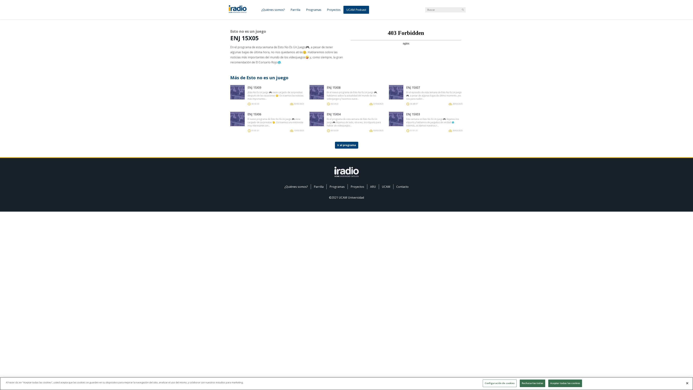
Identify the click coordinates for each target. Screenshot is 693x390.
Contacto (402, 187)
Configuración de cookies (500, 383)
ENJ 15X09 (254, 88)
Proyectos (334, 10)
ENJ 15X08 (334, 88)
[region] (346, 383)
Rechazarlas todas (532, 383)
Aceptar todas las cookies (565, 383)
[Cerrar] (687, 383)
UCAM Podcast (356, 10)
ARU (373, 187)
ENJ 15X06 (254, 114)
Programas (313, 10)
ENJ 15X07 (413, 88)
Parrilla (295, 10)
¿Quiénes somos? (273, 10)
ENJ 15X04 (334, 114)
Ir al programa (346, 145)
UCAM (386, 187)
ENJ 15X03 (413, 114)
